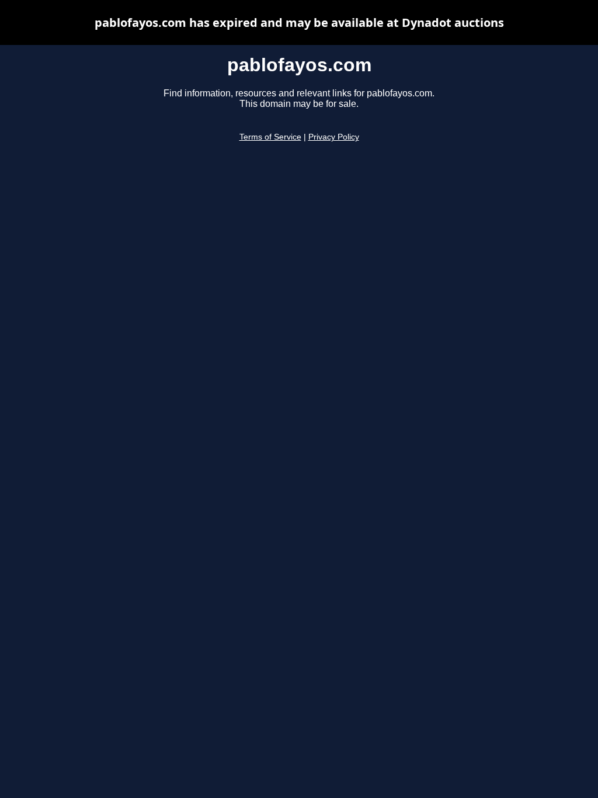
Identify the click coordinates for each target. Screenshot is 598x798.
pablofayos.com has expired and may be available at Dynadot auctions (299, 22)
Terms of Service (270, 137)
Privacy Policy (333, 137)
